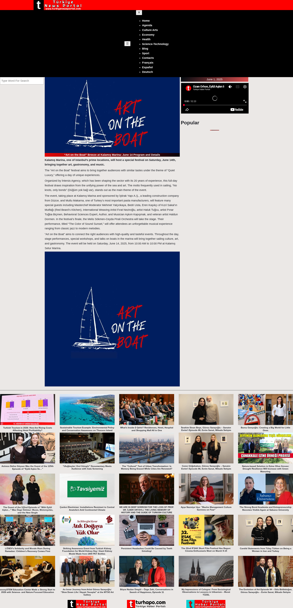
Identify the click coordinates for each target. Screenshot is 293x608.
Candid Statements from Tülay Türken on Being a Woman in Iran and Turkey (265, 549)
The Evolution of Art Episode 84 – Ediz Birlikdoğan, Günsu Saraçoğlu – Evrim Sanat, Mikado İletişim (265, 590)
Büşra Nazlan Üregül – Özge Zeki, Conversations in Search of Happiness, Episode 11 (146, 590)
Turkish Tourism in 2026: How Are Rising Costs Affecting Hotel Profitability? (27, 429)
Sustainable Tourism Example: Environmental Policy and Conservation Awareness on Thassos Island (87, 429)
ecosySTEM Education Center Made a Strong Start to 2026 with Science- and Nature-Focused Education (27, 591)
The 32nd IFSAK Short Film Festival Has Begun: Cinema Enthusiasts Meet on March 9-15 (206, 549)
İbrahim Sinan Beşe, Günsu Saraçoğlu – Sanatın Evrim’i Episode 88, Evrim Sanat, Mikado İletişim (206, 429)
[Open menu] (127, 43)
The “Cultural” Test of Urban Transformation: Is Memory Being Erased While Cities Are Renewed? (146, 467)
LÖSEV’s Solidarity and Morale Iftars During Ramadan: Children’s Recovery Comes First (27, 549)
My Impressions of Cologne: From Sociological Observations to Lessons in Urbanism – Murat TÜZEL (206, 592)
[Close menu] (139, 12)
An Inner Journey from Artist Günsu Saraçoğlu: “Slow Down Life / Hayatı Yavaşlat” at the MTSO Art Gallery (87, 592)
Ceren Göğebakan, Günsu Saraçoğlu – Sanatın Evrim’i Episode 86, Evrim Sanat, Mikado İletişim (206, 467)
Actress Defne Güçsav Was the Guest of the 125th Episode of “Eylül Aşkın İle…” (28, 467)
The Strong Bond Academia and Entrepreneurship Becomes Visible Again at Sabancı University (265, 508)
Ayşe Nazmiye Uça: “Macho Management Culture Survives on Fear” (206, 508)
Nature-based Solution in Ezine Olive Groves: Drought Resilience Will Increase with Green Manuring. (265, 469)
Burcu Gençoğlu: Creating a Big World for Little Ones (265, 429)
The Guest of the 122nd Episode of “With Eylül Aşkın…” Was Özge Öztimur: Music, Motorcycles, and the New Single (27, 510)
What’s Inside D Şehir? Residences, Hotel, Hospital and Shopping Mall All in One (146, 429)
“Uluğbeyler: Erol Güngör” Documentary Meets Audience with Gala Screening (87, 467)
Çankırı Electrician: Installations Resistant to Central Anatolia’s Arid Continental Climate (87, 508)
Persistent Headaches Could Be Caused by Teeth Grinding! (146, 549)
